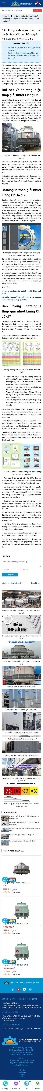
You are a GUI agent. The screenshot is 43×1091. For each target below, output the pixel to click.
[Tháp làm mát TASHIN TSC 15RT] (21, 911)
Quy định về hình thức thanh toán (21, 1063)
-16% (14, 971)
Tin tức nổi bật (10, 812)
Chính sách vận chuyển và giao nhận (21, 1050)
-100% (15, 889)
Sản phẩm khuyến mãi (13, 851)
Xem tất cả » (35, 584)
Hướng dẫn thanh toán (21, 1065)
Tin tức (22, 1070)
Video (22, 1077)
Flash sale (22, 1072)
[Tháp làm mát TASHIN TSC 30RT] (21, 952)
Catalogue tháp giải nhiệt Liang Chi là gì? (23, 53)
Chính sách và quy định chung (21, 1048)
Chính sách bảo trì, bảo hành (21, 1052)
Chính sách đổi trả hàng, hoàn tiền (21, 1054)
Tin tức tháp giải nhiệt (13, 583)
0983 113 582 (10, 1020)
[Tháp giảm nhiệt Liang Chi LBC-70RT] (21, 870)
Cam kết (21, 1058)
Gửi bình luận (10, 575)
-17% (14, 930)
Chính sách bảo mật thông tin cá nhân (21, 1060)
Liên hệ (22, 1074)
